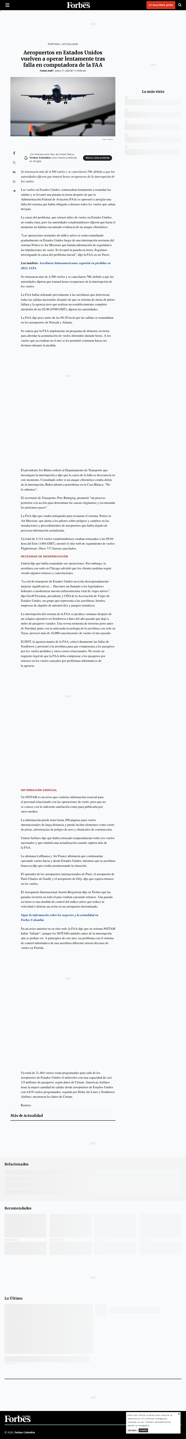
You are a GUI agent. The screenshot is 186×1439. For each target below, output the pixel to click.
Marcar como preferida (97, 158)
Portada (53, 44)
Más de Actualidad (26, 1116)
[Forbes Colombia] (78, 5)
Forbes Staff (46, 70)
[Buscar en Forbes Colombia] (179, 5)
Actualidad (70, 44)
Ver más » (133, 1430)
